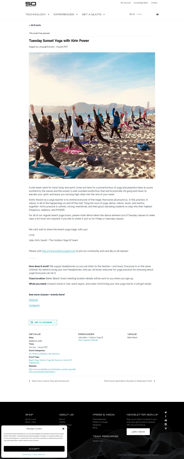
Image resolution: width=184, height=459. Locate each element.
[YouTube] (166, 421)
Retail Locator (65, 425)
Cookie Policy (26, 454)
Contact (154, 3)
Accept (34, 448)
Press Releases (99, 419)
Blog (95, 428)
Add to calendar (43, 322)
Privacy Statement (39, 454)
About (62, 419)
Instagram (34, 305)
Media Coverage (100, 422)
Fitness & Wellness (40, 354)
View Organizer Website (88, 340)
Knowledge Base (141, 3)
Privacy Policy (122, 455)
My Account (126, 3)
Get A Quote (91, 14)
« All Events (35, 25)
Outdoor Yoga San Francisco (51, 360)
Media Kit (97, 425)
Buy (34, 422)
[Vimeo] (166, 429)
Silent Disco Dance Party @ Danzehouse (50, 381)
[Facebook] (166, 417)
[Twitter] (166, 413)
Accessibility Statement (150, 455)
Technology (35, 14)
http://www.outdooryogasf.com (58, 251)
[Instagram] (166, 425)
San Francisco (54, 354)
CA (30, 354)
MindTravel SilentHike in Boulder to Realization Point (128, 381)
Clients (62, 422)
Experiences (64, 14)
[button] (63, 428)
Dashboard (98, 441)
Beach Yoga (34, 360)
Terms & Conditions (134, 455)
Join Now (138, 431)
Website (33, 300)
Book (27, 422)
